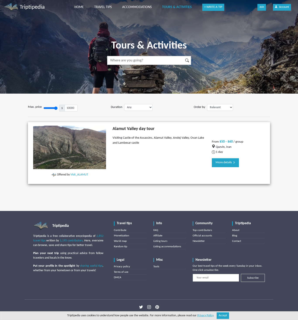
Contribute (120, 230)
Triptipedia (31, 7)
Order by (199, 107)
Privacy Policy (205, 315)
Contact (236, 241)
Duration (116, 107)
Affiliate (157, 235)
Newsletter (199, 241)
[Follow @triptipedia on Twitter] (141, 307)
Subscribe (253, 277)
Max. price (35, 107)
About (235, 230)
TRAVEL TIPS (103, 7)
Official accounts (202, 235)
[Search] (187, 60)
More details (224, 162)
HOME (79, 7)
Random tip (120, 246)
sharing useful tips (91, 266)
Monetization (121, 235)
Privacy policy (122, 266)
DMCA (117, 277)
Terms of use (121, 272)
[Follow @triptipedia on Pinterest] (157, 307)
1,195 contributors (71, 240)
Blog (234, 235)
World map (120, 241)
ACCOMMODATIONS (137, 7)
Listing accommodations (167, 246)
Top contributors (202, 230)
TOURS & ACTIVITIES (177, 7)
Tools (156, 266)
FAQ (155, 230)
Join (261, 7)
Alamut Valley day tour (133, 129)
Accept (223, 315)
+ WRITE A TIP (213, 7)
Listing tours (160, 241)
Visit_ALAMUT (79, 174)
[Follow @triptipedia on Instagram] (149, 307)
